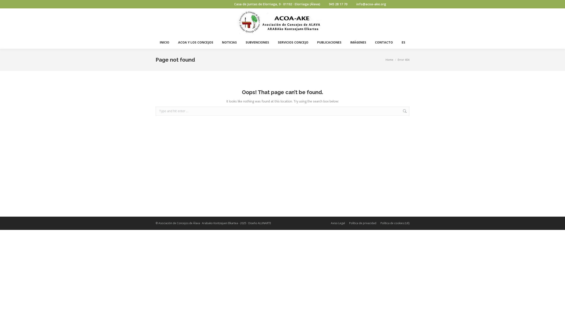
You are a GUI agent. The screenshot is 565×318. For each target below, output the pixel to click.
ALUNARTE (264, 223)
